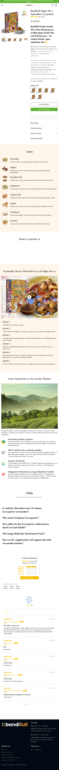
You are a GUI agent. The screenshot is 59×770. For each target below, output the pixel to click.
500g (33, 97)
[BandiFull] (29, 5)
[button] (35, 17)
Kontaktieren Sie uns (6, 752)
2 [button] (27, 704)
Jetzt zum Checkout (44, 109)
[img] (7, 619)
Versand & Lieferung (7, 755)
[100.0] (29, 599)
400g (53, 90)
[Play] (29, 297)
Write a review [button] (29, 578)
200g (40, 90)
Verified (28, 605)
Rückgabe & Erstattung (7, 760)
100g (33, 90)
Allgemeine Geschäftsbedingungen (11, 757)
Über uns (3, 750)
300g (46, 90)
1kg (40, 97)
